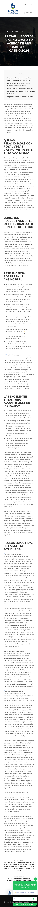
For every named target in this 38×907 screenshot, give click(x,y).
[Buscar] (25, 4)
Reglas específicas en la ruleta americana (20, 97)
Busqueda (29, 13)
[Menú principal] (31, 4)
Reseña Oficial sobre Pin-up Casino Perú (20, 88)
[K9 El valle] (13, 8)
